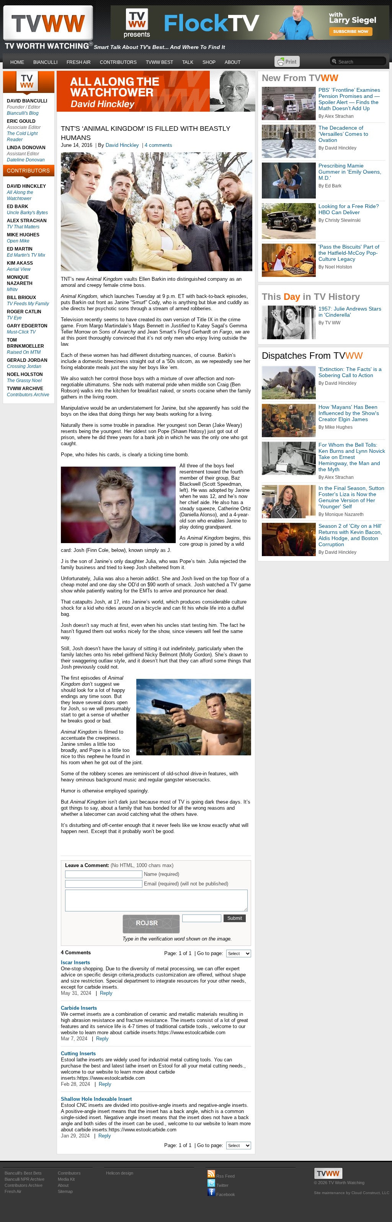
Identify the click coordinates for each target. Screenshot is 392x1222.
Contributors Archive (28, 394)
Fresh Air (13, 1191)
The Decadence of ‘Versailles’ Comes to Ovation (343, 134)
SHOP (209, 62)
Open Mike (18, 241)
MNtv (12, 289)
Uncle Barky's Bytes (27, 212)
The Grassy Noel (24, 380)
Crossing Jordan (24, 366)
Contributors (69, 1173)
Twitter (222, 1185)
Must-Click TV (21, 332)
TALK (187, 62)
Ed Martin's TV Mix (26, 255)
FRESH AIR (79, 62)
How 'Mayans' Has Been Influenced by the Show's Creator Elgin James (348, 413)
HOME (17, 62)
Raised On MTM (24, 352)
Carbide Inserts (79, 1008)
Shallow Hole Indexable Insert (96, 1099)
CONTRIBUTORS (118, 62)
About (63, 1185)
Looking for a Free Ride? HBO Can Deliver (348, 209)
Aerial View (19, 269)
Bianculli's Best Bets (23, 1173)
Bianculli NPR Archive (24, 1179)
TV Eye (14, 318)
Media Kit (66, 1179)
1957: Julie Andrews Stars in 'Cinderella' (349, 312)
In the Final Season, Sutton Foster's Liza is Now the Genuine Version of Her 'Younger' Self (351, 497)
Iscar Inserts (75, 962)
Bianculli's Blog (23, 113)
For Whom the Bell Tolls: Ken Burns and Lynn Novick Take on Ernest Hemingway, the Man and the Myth (351, 457)
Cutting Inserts (78, 1053)
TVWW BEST (159, 62)
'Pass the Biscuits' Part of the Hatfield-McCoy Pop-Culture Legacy (348, 253)
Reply (106, 993)
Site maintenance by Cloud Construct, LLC (351, 1193)
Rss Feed (225, 1176)
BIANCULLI (45, 62)
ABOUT (232, 62)
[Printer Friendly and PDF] (287, 65)
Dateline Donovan (26, 160)
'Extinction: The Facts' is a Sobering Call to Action (350, 372)
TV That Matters (23, 226)
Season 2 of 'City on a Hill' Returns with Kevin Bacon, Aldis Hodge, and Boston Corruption (350, 535)
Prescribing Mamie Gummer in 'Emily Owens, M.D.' (349, 172)
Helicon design (119, 1173)
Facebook (225, 1194)
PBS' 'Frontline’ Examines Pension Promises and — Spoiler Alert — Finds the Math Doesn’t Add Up (349, 99)
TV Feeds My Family (28, 303)
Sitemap (65, 1191)
